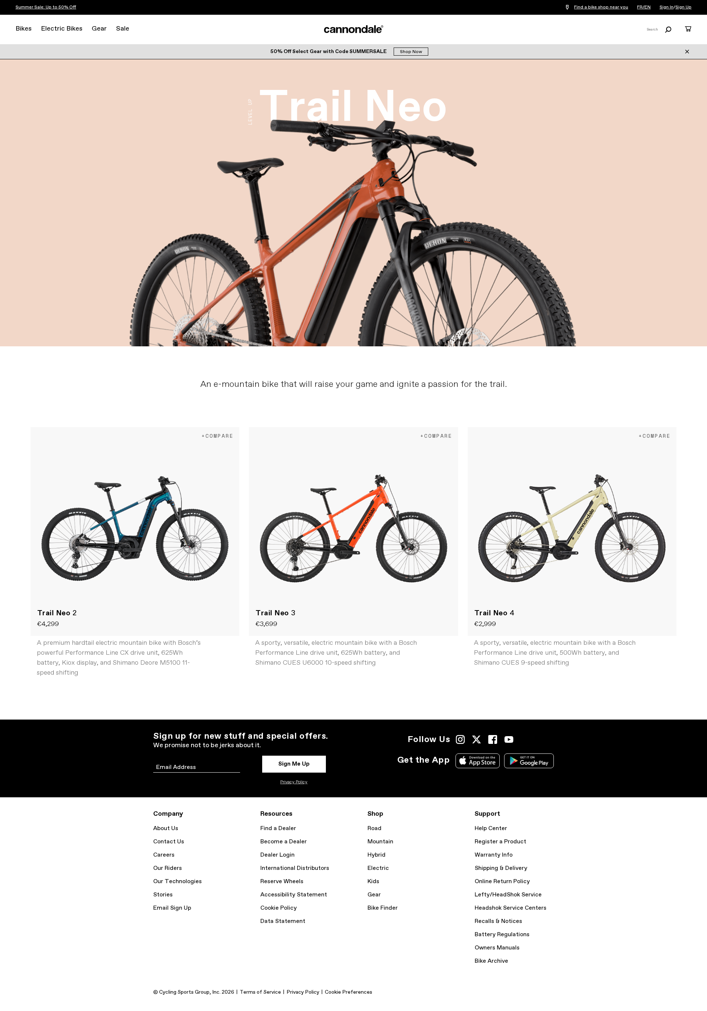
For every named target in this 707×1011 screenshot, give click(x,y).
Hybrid (376, 855)
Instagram (460, 739)
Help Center (491, 828)
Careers (164, 855)
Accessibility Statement (293, 895)
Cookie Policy (278, 908)
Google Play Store (529, 760)
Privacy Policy (293, 782)
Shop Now (411, 52)
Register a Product (500, 842)
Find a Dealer (278, 828)
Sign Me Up (294, 764)
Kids (373, 881)
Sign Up (683, 7)
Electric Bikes (61, 28)
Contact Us (168, 842)
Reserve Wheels (281, 881)
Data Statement (282, 921)
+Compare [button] (217, 436)
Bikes (23, 28)
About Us (165, 828)
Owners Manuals (497, 948)
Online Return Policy (502, 881)
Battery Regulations (502, 934)
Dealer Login (277, 855)
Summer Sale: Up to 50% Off (45, 7)
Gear (99, 28)
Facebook (492, 739)
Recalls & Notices (498, 921)
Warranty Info (494, 855)
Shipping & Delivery (501, 868)
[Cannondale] (353, 29)
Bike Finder (382, 908)
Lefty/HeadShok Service (508, 895)
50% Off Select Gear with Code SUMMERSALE (329, 51)
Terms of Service (260, 992)
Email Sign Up (172, 908)
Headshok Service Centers (510, 908)
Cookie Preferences (348, 992)
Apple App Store (477, 760)
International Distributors (294, 868)
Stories (163, 895)
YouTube (508, 739)
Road (374, 828)
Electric (378, 868)
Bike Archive (491, 961)
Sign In (666, 7)
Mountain (380, 842)
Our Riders (167, 868)
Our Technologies (177, 881)
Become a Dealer (283, 842)
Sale (122, 28)
